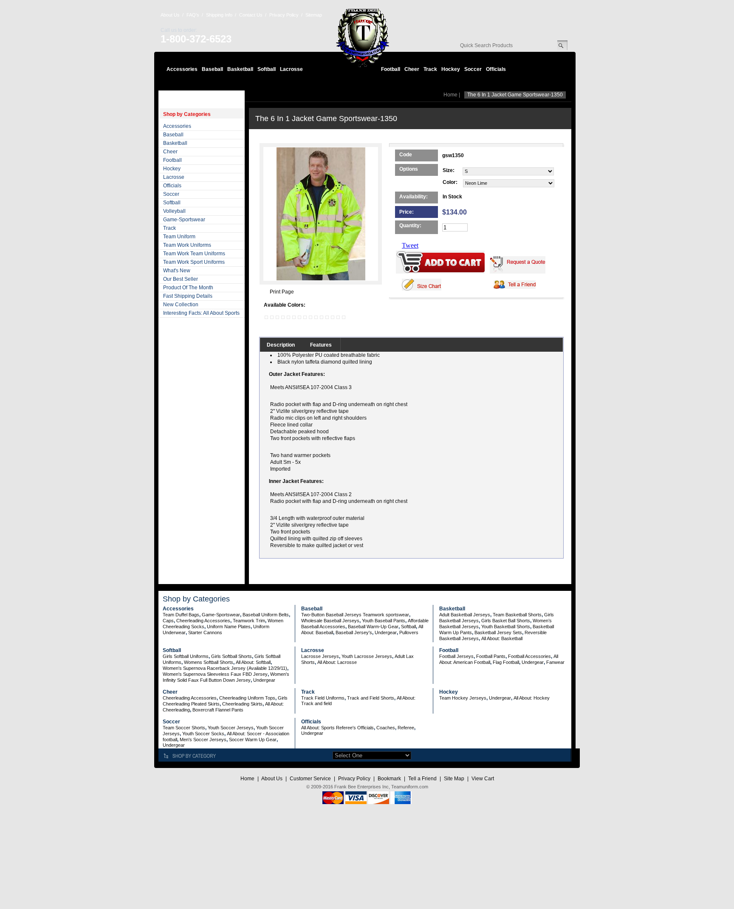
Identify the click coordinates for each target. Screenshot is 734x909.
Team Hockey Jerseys (462, 697)
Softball (266, 69)
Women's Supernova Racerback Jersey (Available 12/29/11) (225, 668)
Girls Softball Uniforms (186, 656)
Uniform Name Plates (229, 626)
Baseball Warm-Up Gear (373, 626)
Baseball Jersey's (354, 632)
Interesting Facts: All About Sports (201, 313)
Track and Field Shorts (370, 697)
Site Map (454, 779)
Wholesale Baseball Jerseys (330, 620)
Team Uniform (179, 237)
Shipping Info (219, 14)
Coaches (385, 727)
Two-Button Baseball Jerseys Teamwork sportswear (355, 614)
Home (450, 95)
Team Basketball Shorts (517, 614)
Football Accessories (529, 656)
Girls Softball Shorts (231, 656)
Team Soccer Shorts (184, 727)
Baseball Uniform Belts (266, 614)
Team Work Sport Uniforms (194, 262)
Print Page (282, 292)
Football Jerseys (456, 656)
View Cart (482, 779)
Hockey (450, 69)
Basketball (240, 69)
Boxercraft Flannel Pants (217, 709)
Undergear (386, 632)
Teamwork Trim (249, 620)
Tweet (410, 245)
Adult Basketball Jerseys (464, 614)
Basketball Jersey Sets (498, 632)
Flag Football (506, 662)
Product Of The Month (188, 288)
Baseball (212, 69)
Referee (406, 727)
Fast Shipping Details (187, 296)
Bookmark (389, 779)
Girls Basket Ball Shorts (505, 620)
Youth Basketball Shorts (505, 626)
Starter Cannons (205, 632)
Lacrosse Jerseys (320, 656)
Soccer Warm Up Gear (253, 739)
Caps (168, 620)
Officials (496, 69)
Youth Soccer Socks (203, 733)
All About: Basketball (501, 638)
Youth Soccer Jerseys (231, 727)
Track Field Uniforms (322, 697)
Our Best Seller (180, 279)
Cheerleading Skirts (242, 703)
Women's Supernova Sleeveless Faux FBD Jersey (215, 674)
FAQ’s (192, 14)
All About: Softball (253, 662)
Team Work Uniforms (187, 245)
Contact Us (251, 14)
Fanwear (555, 662)
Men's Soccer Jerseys (203, 739)
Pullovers (408, 632)
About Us (170, 14)
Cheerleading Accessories (203, 620)
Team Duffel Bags (181, 614)
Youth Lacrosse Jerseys (367, 656)
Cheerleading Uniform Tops (247, 697)
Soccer (473, 69)
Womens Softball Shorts (208, 662)
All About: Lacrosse (337, 662)
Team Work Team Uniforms (194, 254)
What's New (176, 271)
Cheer (411, 69)
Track (430, 69)
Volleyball (174, 211)
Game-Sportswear (184, 220)
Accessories (182, 69)
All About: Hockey (532, 697)
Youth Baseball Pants (383, 620)
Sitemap (313, 14)
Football (390, 69)
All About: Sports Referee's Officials (337, 727)
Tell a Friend (422, 779)
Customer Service (310, 779)
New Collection (180, 305)
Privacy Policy (284, 14)
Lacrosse (291, 69)
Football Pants (490, 656)
